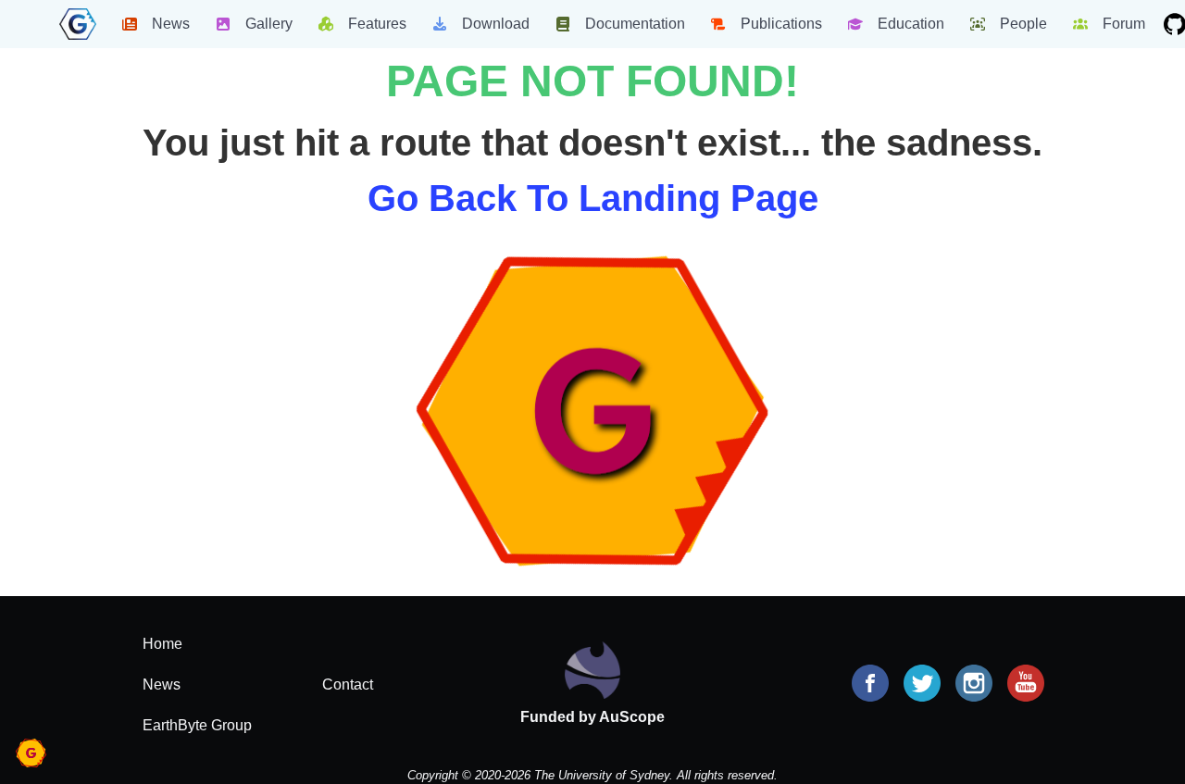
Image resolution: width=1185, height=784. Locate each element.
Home (162, 644)
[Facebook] (870, 685)
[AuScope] (592, 669)
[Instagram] (974, 685)
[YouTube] (1026, 685)
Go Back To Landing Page (593, 198)
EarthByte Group (197, 725)
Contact (347, 684)
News (162, 684)
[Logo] (77, 24)
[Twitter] (922, 685)
